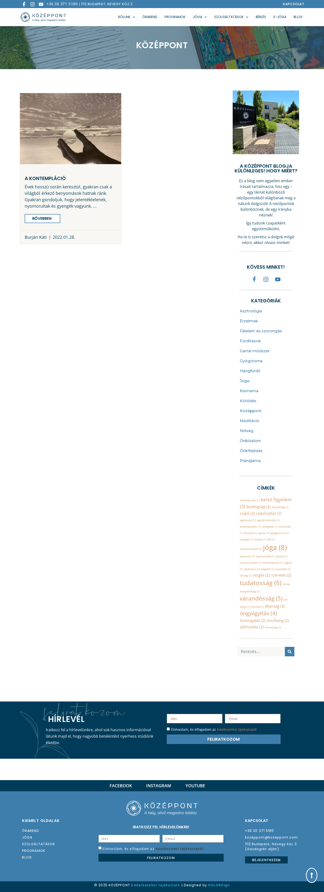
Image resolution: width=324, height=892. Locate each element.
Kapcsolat (293, 4)
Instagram (158, 785)
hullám (260, 539)
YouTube (195, 785)
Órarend (149, 16)
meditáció (251, 569)
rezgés (261, 575)
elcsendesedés (250, 526)
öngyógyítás (258, 613)
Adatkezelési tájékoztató (157, 885)
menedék (282, 569)
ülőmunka (252, 627)
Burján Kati (36, 237)
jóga (275, 547)
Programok (175, 16)
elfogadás (270, 526)
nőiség (245, 575)
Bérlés (261, 16)
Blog (298, 16)
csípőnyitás (269, 513)
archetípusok (249, 500)
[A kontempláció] (70, 128)
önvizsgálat (252, 620)
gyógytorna (280, 533)
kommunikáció (251, 562)
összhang (278, 620)
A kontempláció (45, 178)
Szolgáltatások (229, 16)
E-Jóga (279, 16)
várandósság (261, 598)
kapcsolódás (265, 556)
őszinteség (273, 627)
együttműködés (268, 520)
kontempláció (273, 562)
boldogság (258, 506)
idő (271, 539)
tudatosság (261, 582)
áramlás (257, 606)
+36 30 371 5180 (62, 3)
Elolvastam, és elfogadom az (153, 848)
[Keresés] (289, 651)
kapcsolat (247, 556)
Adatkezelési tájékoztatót (237, 729)
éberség (275, 606)
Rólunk (124, 16)
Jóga (197, 16)
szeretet (281, 575)
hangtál (246, 539)
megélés (267, 569)
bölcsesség (280, 507)
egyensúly (248, 520)
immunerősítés (251, 549)
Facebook (121, 785)
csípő (247, 513)
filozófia (250, 533)
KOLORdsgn (219, 885)
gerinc (264, 533)
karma (281, 556)
